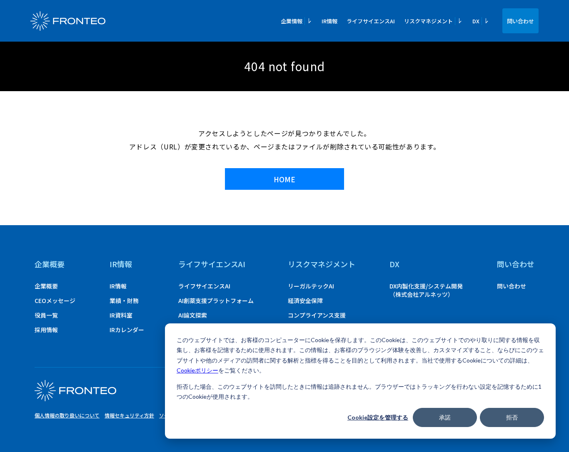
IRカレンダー (127, 329)
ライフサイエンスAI (371, 21)
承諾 (445, 417)
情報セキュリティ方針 (129, 415)
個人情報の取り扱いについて (67, 415)
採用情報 (46, 329)
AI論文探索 (192, 315)
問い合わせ (520, 21)
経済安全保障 (305, 300)
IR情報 (329, 21)
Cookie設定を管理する (377, 417)
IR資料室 (121, 315)
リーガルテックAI (311, 286)
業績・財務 (124, 300)
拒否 (512, 417)
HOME (284, 179)
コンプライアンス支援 (317, 315)
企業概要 (50, 263)
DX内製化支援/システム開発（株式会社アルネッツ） (426, 290)
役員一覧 (46, 315)
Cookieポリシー (197, 370)
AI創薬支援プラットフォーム (216, 300)
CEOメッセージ (55, 300)
